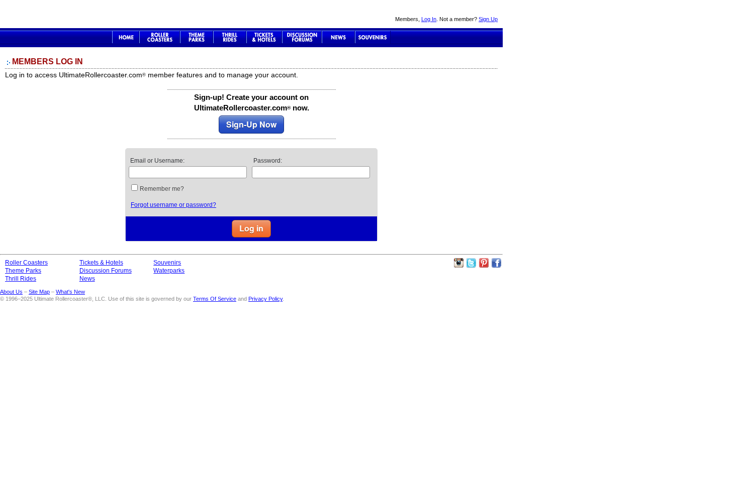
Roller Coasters (26, 262)
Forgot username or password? (173, 204)
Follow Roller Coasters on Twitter (471, 263)
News (338, 37)
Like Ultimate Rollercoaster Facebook (496, 263)
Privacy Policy (265, 299)
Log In (428, 19)
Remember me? (162, 188)
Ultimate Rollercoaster (70, 14)
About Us (11, 292)
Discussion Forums (302, 37)
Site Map (39, 292)
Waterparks (168, 270)
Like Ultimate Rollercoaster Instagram (458, 263)
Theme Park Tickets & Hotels (264, 37)
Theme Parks (196, 37)
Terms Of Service (214, 299)
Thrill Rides (229, 37)
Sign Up (488, 19)
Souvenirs (373, 37)
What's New (70, 292)
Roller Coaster (159, 37)
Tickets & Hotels (101, 262)
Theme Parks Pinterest (484, 263)
